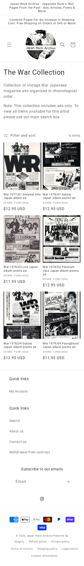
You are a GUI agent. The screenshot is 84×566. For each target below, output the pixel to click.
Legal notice (70, 548)
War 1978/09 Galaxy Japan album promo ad (20, 345)
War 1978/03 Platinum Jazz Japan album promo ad (61, 270)
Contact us (18, 442)
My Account (18, 391)
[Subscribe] (68, 481)
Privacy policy (60, 541)
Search (14, 421)
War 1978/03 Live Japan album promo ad (21, 268)
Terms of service (21, 548)
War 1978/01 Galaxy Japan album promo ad (59, 196)
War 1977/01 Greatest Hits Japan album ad (22, 196)
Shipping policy (47, 548)
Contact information (44, 555)
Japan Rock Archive (40, 535)
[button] (9, 45)
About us (16, 431)
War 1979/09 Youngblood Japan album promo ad (61, 345)
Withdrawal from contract (29, 452)
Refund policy (38, 541)
